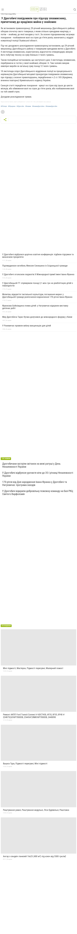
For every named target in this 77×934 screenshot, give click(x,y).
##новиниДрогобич (51, 106)
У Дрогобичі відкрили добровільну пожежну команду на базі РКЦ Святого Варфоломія (37, 492)
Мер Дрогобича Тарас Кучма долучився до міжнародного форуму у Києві (37, 317)
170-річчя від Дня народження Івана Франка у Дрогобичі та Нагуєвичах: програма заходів (34, 483)
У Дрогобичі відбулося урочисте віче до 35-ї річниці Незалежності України (37, 474)
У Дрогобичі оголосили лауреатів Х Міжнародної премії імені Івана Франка (38, 274)
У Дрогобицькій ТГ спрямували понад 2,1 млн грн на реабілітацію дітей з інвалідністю (37, 284)
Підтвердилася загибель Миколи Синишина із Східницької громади (35, 265)
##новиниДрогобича (38, 106)
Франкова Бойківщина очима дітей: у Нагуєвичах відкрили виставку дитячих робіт (35, 307)
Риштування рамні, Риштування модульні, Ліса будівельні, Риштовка (36, 810)
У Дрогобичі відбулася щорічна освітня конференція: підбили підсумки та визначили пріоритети (38, 255)
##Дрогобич (20, 106)
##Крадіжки (11, 106)
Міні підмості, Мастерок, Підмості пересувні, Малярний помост (33, 668)
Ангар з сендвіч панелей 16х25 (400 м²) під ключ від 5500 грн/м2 (34, 856)
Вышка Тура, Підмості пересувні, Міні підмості (25, 763)
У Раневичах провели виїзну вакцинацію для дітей (26, 325)
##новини (28, 106)
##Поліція (4, 106)
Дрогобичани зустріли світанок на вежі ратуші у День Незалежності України (31, 465)
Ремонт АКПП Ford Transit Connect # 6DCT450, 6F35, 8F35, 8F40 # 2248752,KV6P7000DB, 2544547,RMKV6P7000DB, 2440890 (33, 716)
